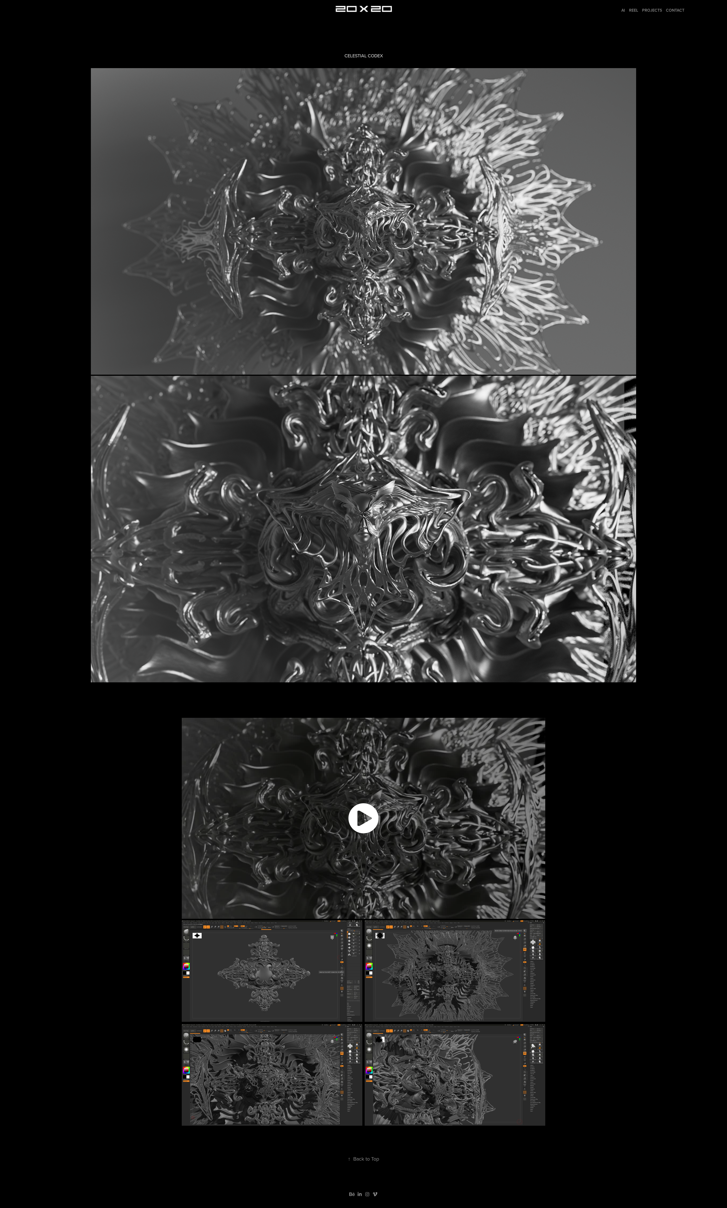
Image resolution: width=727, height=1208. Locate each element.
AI (623, 10)
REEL (633, 10)
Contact (675, 10)
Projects (652, 10)
